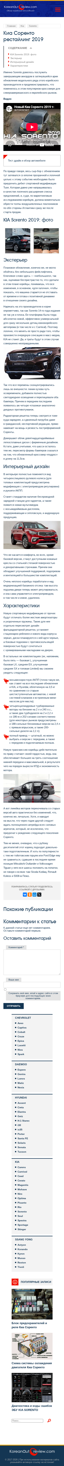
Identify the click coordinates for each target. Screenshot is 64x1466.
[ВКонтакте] (25, 895)
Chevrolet (23, 1017)
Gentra (21, 1074)
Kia (17, 1161)
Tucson (22, 1151)
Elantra (22, 1111)
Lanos (21, 1078)
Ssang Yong (24, 1239)
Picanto (22, 1202)
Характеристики (19, 65)
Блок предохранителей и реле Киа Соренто (29, 1325)
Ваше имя (14, 979)
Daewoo (21, 1064)
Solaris (22, 1142)
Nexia (21, 1087)
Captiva (22, 1027)
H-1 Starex (24, 1120)
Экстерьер (16, 58)
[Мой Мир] (34, 895)
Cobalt (21, 1032)
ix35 (20, 1129)
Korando (23, 1249)
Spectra (22, 1220)
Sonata (22, 1147)
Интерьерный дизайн (22, 62)
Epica (21, 1041)
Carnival (22, 1171)
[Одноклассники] (30, 895)
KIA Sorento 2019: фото (23, 54)
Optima (22, 1198)
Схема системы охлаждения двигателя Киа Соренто (32, 1365)
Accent (22, 1103)
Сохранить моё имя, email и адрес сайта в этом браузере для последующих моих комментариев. (33, 996)
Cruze (21, 1036)
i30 (19, 1125)
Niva (20, 1049)
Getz (20, 1116)
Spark (21, 1054)
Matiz (21, 1083)
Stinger (22, 1229)
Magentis (23, 1185)
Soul (20, 1216)
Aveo (20, 1023)
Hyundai (21, 1097)
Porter (21, 1134)
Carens (22, 1167)
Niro (20, 1193)
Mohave (22, 1189)
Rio (20, 1207)
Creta (21, 1107)
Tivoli (21, 1267)
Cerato (21, 1180)
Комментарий (16, 947)
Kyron (21, 1253)
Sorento (22, 1211)
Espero (22, 1069)
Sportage (23, 1225)
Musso (21, 1258)
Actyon (22, 1244)
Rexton (22, 1262)
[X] (39, 895)
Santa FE (23, 1138)
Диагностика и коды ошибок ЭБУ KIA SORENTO (32, 1408)
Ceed (21, 1176)
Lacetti (22, 1045)
